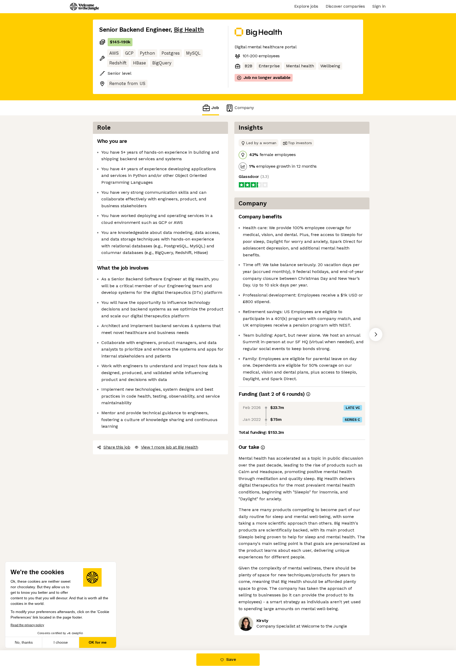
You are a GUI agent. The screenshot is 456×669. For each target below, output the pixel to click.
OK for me (98, 642)
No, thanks (24, 642)
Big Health (189, 29)
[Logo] (84, 6)
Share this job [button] (116, 447)
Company (244, 107)
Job (215, 107)
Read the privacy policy (27, 625)
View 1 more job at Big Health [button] (169, 447)
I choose (61, 642)
